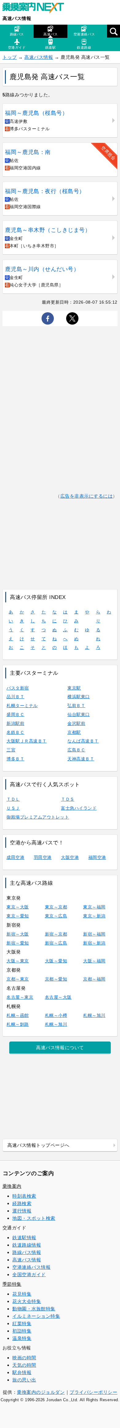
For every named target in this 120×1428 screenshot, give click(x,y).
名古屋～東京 (19, 997)
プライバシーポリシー (93, 1392)
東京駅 (74, 688)
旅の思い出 (24, 1379)
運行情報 (21, 1210)
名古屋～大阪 (58, 997)
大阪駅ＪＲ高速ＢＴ (26, 740)
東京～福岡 (94, 906)
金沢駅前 (76, 723)
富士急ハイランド (79, 808)
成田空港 (15, 857)
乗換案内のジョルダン (41, 1392)
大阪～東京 (17, 960)
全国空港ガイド (29, 1274)
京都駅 (74, 732)
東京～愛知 (17, 915)
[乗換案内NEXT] (36, 8)
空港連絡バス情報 (31, 1267)
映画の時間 (24, 1357)
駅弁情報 (21, 1372)
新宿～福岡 (94, 934)
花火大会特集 (26, 1301)
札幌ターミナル (22, 705)
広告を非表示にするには (86, 496)
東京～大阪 (17, 906)
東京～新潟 (94, 915)
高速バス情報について (60, 1047)
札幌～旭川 (94, 1015)
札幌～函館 (17, 1015)
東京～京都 (56, 906)
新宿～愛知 (17, 943)
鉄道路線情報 (26, 1245)
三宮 (10, 749)
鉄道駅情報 (24, 1237)
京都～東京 (17, 979)
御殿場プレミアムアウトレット (37, 817)
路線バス (17, 34)
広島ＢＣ (76, 749)
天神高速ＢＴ (80, 758)
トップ (9, 57)
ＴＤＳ (67, 799)
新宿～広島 (56, 943)
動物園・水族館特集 (33, 1308)
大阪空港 (70, 857)
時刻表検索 (24, 1196)
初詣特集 (21, 1330)
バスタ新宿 (17, 688)
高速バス (50, 34)
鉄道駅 (50, 47)
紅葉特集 (21, 1323)
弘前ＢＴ (76, 705)
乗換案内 (12, 1186)
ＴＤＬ (13, 799)
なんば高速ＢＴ (83, 740)
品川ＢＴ (15, 696)
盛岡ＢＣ (15, 714)
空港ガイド (17, 47)
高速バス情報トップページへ (38, 1145)
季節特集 (12, 1284)
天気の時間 (24, 1365)
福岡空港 (97, 857)
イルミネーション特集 (36, 1316)
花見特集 (21, 1294)
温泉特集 (21, 1338)
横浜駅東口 (78, 696)
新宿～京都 (56, 934)
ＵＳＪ (13, 808)
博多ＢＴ (15, 758)
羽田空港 (43, 857)
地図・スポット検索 (33, 1218)
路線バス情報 (26, 1252)
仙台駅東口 (78, 714)
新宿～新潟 (94, 943)
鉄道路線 (84, 47)
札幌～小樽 (56, 1015)
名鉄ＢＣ (15, 732)
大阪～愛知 (56, 960)
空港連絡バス (84, 34)
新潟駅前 (15, 723)
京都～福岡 (94, 979)
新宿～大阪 (17, 934)
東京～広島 (56, 915)
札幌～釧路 (17, 1024)
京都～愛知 (56, 979)
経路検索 (21, 1203)
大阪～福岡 (94, 960)
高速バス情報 (16, 18)
